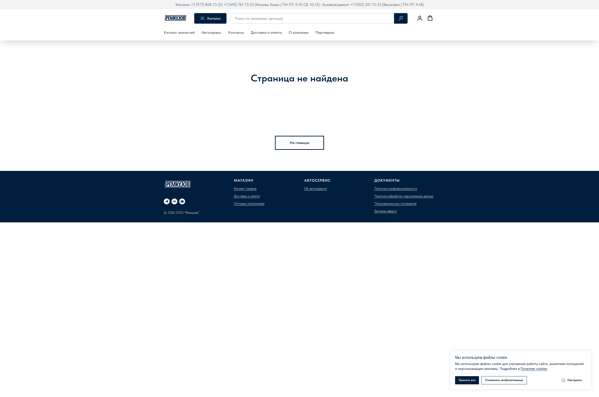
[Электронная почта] (182, 201)
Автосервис (211, 32)
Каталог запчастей (179, 32)
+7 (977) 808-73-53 (206, 4)
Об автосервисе (315, 188)
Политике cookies (534, 369)
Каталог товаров (245, 188)
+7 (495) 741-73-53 (239, 4)
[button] (420, 18)
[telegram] (167, 201)
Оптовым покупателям (249, 203)
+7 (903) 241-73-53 (366, 4)
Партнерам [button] (324, 32)
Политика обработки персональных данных (404, 196)
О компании (298, 32)
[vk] (174, 201)
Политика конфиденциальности (395, 188)
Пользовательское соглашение (395, 203)
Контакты (236, 32)
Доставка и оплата (266, 32)
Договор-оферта (385, 211)
